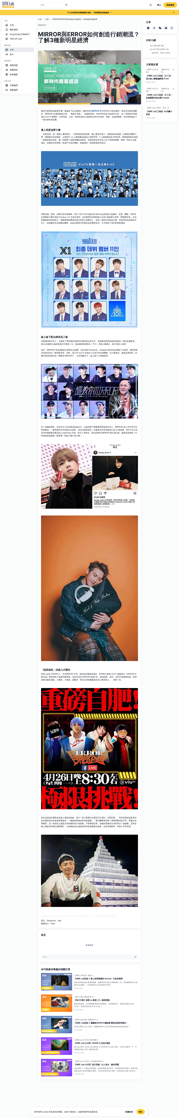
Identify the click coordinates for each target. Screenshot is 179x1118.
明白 (141, 1111)
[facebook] (154, 28)
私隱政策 (129, 1111)
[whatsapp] (148, 28)
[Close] (173, 12)
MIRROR (95, 110)
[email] (166, 28)
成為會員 (170, 4)
